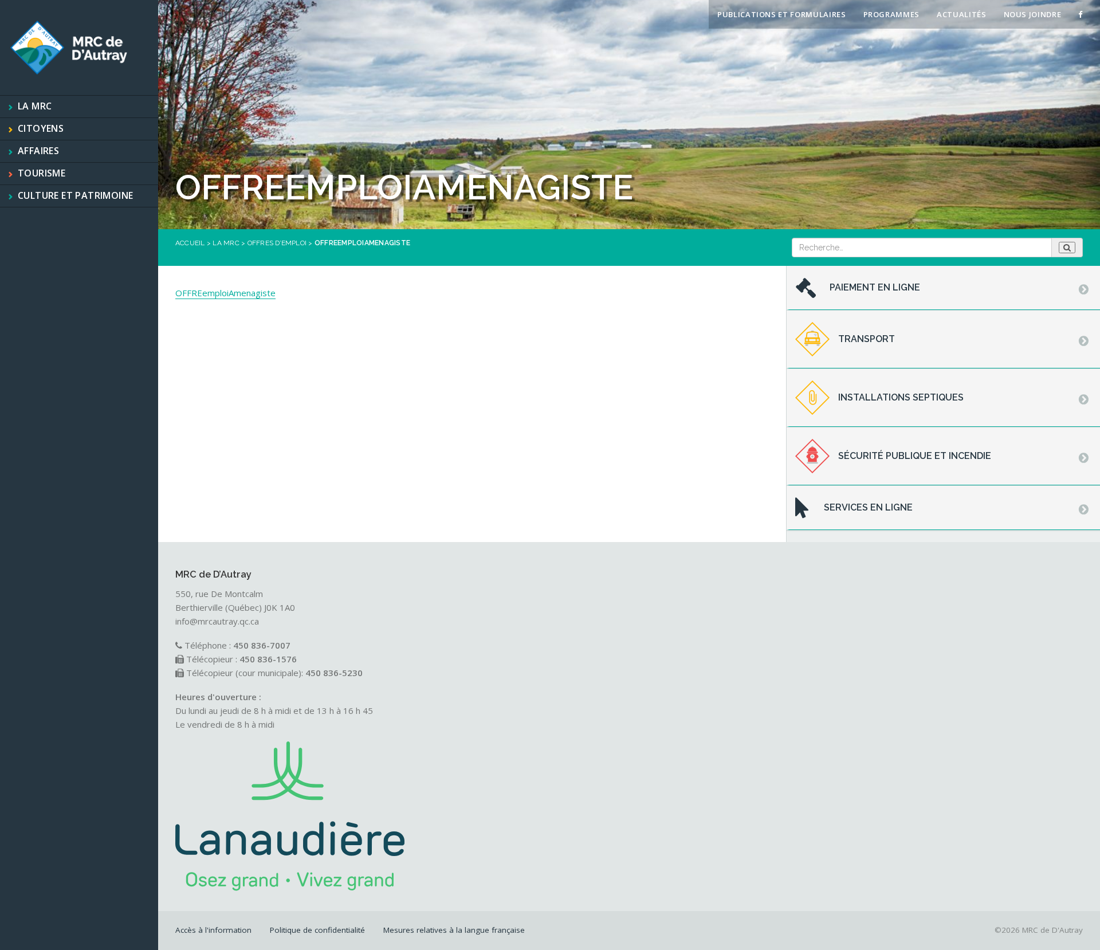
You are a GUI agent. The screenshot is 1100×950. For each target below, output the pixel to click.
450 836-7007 (261, 645)
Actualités (962, 14)
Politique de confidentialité (317, 930)
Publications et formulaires (781, 14)
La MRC (35, 106)
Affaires (38, 150)
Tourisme (41, 173)
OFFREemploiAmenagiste (225, 293)
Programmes (891, 14)
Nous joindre (1033, 14)
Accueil (190, 243)
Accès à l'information (213, 930)
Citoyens (41, 128)
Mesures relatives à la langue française (454, 930)
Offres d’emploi (277, 243)
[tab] (943, 288)
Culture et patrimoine (75, 195)
